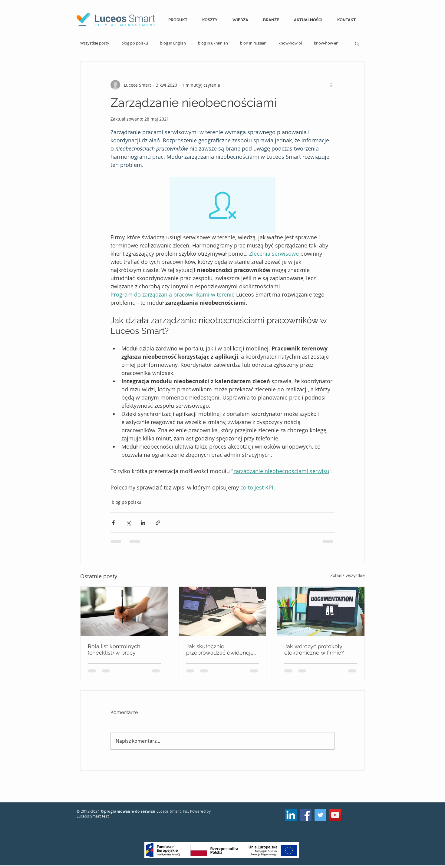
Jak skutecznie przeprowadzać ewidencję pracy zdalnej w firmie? (220, 649)
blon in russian (253, 43)
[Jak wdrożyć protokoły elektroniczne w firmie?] (320, 611)
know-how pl (290, 43)
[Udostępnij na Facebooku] (113, 523)
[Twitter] (320, 815)
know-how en (326, 43)
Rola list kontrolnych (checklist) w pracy (114, 649)
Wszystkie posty (94, 43)
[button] (181, 20)
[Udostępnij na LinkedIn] (143, 523)
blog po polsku (134, 43)
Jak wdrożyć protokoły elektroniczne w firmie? (314, 649)
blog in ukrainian (213, 43)
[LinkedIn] (291, 815)
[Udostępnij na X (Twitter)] (128, 523)
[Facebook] (306, 815)
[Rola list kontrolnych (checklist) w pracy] (124, 611)
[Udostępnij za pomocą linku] (158, 523)
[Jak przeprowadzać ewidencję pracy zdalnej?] (222, 611)
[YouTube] (335, 815)
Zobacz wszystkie (347, 575)
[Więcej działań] (331, 84)
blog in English (173, 43)
